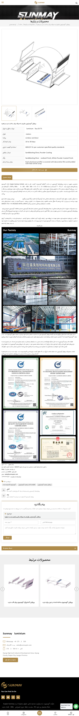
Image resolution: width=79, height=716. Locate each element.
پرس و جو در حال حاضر (38, 170)
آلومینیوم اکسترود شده (9, 485)
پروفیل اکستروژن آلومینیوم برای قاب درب (21, 602)
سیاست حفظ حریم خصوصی (24, 707)
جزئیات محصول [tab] (7, 177)
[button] (3, 589)
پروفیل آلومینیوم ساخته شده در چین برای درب (58, 602)
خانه (20, 24)
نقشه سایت (5, 707)
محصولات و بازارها (29, 24)
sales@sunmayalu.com (11, 474)
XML (12, 707)
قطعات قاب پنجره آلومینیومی (27, 485)
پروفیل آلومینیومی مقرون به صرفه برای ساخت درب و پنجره (23, 517)
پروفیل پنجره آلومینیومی (44, 485)
